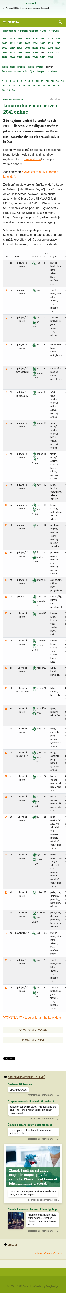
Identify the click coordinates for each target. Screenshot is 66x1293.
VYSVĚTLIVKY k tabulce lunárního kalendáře (32, 1017)
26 (6, 892)
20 (6, 728)
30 (6, 987)
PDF (60, 99)
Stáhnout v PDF (35, 1039)
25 (6, 854)
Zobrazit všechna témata (47, 1253)
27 (6, 912)
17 (6, 668)
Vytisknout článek (35, 1029)
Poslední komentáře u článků (26, 1077)
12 (6, 552)
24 (6, 817)
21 (6, 752)
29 (6, 960)
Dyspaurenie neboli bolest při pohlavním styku (36, 1101)
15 (6, 613)
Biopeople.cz (33, 3)
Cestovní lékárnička (20, 1084)
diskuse (12, 1244)
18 (6, 688)
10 (6, 505)
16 (6, 640)
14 (6, 596)
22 (6, 776)
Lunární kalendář (29, 30)
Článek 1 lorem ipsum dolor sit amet (30, 1125)
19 (6, 708)
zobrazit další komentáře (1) (41, 1095)
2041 (44, 30)
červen (55, 30)
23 (6, 796)
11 (6, 525)
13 (6, 580)
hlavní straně (32, 159)
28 (6, 933)
